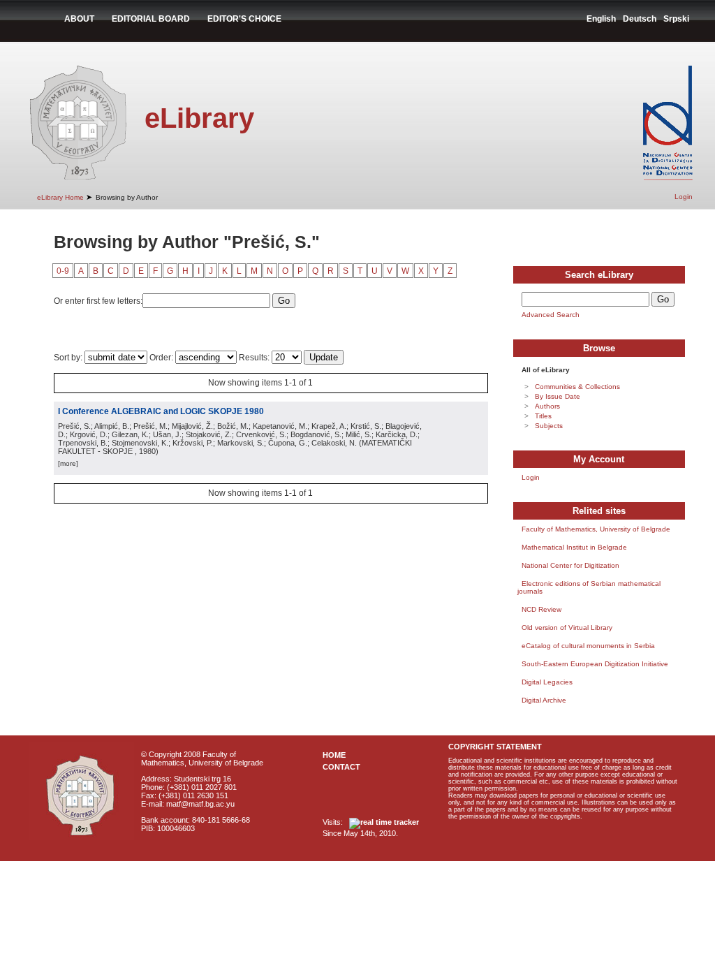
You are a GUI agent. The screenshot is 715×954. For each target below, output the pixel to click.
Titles (543, 416)
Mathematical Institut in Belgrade (574, 547)
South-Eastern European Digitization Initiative (595, 664)
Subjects (549, 426)
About (79, 19)
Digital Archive (544, 700)
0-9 (63, 271)
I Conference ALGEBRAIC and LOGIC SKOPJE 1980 (161, 411)
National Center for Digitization (570, 565)
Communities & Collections (577, 386)
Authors (547, 406)
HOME (334, 755)
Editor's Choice (244, 19)
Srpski (676, 19)
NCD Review (541, 609)
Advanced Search (551, 314)
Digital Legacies (547, 682)
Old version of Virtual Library (567, 627)
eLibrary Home (60, 197)
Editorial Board (151, 19)
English (601, 19)
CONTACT (341, 767)
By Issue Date (557, 396)
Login (684, 196)
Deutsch (639, 19)
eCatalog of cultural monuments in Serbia (588, 646)
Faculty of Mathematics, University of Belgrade (596, 529)
